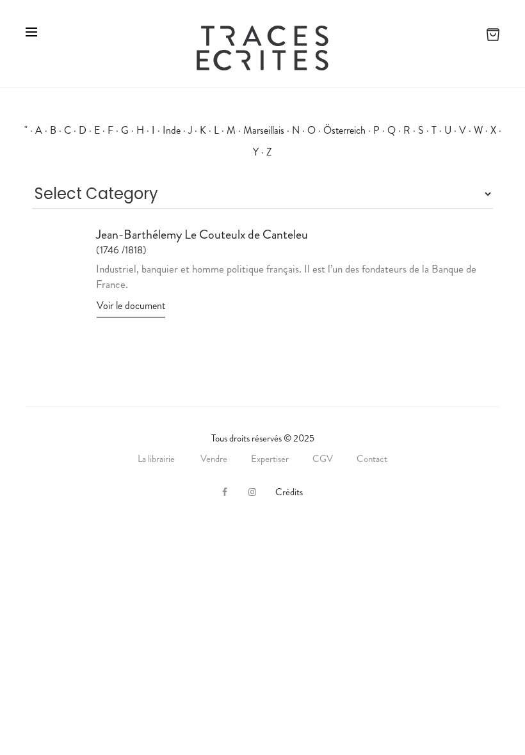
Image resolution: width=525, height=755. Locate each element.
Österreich (344, 130)
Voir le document (131, 305)
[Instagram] (252, 492)
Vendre (213, 459)
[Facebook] (224, 492)
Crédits (289, 492)
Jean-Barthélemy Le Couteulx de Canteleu (203, 234)
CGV (322, 459)
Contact (372, 459)
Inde (172, 130)
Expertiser (270, 459)
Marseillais (263, 130)
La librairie (157, 459)
